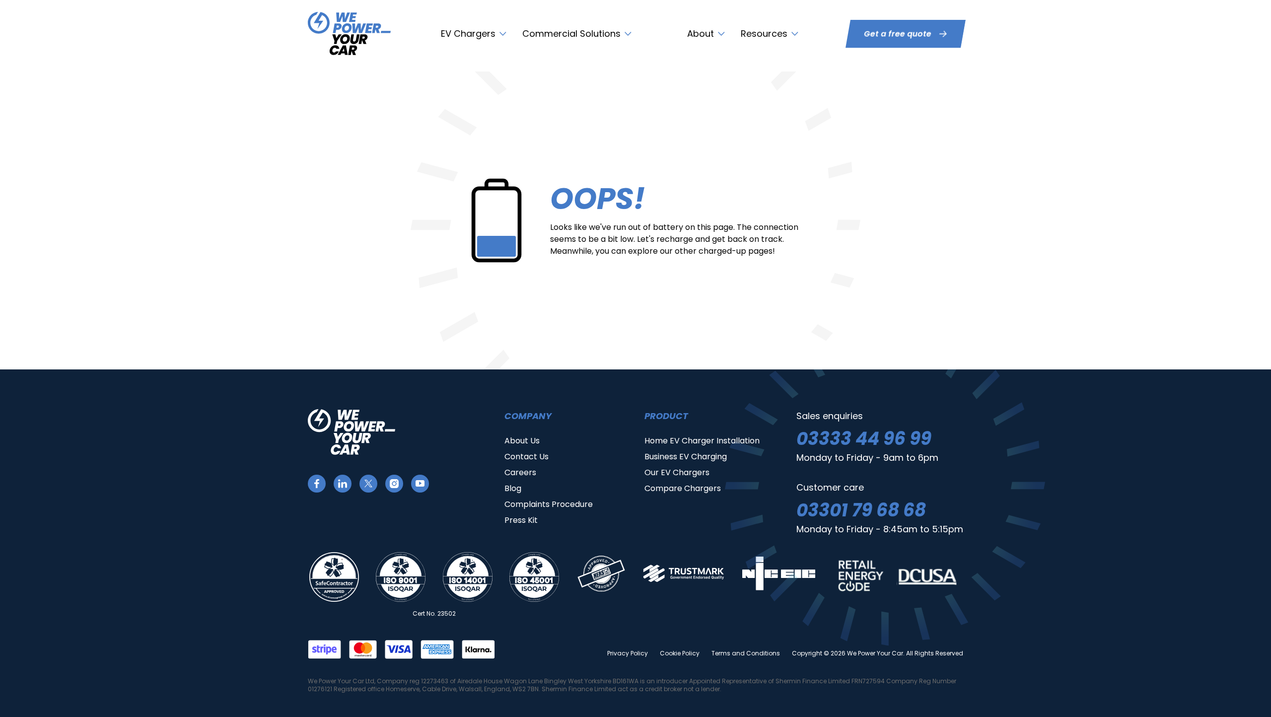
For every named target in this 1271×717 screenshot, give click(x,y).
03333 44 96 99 (863, 438)
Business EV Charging (685, 456)
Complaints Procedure (548, 504)
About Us (522, 440)
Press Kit (521, 520)
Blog (512, 488)
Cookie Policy (680, 653)
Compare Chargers (682, 488)
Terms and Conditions (745, 653)
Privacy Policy (627, 653)
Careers (520, 472)
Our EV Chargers (676, 472)
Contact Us (526, 456)
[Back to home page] (349, 33)
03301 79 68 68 (861, 510)
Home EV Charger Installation (702, 440)
